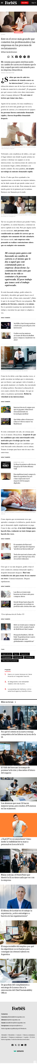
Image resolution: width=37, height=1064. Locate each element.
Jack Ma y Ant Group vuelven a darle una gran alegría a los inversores (24, 326)
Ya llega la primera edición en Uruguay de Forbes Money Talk (25, 467)
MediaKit (4, 1035)
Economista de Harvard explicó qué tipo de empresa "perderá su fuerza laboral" (24, 547)
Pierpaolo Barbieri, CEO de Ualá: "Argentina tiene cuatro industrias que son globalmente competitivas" (24, 638)
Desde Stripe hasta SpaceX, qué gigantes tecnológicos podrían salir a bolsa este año (24, 604)
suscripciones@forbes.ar (15, 1025)
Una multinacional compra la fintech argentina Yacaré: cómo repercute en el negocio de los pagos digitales (24, 479)
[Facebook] (16, 57)
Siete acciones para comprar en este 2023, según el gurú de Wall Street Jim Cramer (24, 627)
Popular (8, 670)
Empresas (18, 657)
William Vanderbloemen (9, 52)
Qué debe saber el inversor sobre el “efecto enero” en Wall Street (23, 422)
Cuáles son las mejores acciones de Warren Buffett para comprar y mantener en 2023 (24, 337)
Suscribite (25, 2)
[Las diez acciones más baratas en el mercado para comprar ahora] (6, 594)
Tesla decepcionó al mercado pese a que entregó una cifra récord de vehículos (25, 557)
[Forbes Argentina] (11, 2)
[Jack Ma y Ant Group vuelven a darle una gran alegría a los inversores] (6, 325)
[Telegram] (24, 57)
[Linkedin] (28, 57)
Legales (26, 1037)
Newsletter (11, 1035)
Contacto (18, 1035)
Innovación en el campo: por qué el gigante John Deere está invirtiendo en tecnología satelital (24, 411)
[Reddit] (20, 57)
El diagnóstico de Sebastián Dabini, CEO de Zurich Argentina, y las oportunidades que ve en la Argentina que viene (19, 683)
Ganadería (29, 657)
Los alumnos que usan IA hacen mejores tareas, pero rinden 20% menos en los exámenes (18, 806)
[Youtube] (22, 1045)
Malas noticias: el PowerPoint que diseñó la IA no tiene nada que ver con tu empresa (17, 877)
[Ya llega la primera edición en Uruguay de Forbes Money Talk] (6, 465)
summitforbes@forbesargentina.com (15, 1022)
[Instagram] (19, 1045)
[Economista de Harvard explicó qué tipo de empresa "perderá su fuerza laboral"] (6, 546)
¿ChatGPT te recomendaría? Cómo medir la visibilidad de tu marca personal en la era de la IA (16, 841)
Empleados (6, 657)
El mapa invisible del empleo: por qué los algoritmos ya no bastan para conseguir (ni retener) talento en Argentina (17, 950)
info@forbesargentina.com (13, 1020)
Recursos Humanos (9, 660)
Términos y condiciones (15, 1037)
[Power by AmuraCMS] (18, 1051)
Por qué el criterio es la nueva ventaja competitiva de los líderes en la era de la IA (18, 734)
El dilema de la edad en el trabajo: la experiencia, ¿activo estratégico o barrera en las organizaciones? (16, 913)
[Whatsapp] (8, 57)
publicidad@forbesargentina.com (16, 1017)
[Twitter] (12, 57)
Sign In (34, 3)
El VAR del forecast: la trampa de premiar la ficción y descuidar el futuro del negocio (18, 770)
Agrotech (24, 654)
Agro (16, 654)
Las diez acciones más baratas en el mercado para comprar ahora (24, 594)
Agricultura (6, 654)
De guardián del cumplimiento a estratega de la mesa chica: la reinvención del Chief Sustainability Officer (16, 989)
